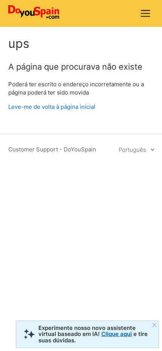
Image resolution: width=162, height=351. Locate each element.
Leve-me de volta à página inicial (51, 106)
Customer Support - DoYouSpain (52, 149)
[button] (145, 13)
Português (133, 149)
